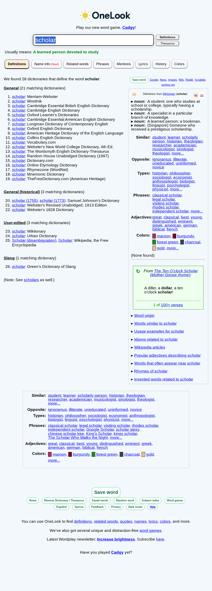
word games (150, 530)
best (185, 217)
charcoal (192, 242)
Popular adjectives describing (167, 355)
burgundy (185, 236)
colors (165, 521)
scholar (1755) (25, 200)
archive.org (168, 84)
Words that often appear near (167, 363)
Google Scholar (100, 429)
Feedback (97, 506)
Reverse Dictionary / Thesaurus (64, 500)
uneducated (163, 163)
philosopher (180, 173)
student (159, 137)
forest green (167, 242)
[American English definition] (196, 95)
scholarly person (92, 395)
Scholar (65, 240)
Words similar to (155, 323)
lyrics (153, 521)
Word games (175, 500)
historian (174, 141)
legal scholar (163, 199)
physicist (160, 189)
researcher (161, 145)
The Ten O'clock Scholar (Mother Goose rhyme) (174, 273)
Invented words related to (163, 379)
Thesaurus (167, 43)
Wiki (181, 79)
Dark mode (135, 506)
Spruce (79, 506)
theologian (193, 141)
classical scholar (167, 195)
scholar (18, 96)
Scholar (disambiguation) (34, 240)
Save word (139, 79)
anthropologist (165, 181)
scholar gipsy (127, 429)
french (172, 229)
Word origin (144, 315)
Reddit (189, 79)
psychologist (178, 185)
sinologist (185, 149)
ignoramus (161, 159)
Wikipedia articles (149, 347)
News (163, 79)
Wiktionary (169, 93)
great (156, 217)
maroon (164, 236)
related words (106, 521)
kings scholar (125, 433)
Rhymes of (150, 371)
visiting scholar (165, 203)
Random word (125, 500)
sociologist (161, 177)
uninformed (186, 163)
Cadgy (128, 27)
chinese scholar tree (66, 433)
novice (158, 167)
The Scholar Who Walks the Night (78, 437)
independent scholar (170, 211)
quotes (126, 521)
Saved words (100, 500)
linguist (158, 185)
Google (154, 79)
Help (153, 506)
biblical (158, 229)
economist (182, 177)
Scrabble (200, 79)
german (190, 225)
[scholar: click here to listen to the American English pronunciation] (134, 95)
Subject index (150, 500)
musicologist (163, 149)
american (173, 225)
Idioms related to (156, 339)
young (196, 217)
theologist (161, 153)
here (160, 539)
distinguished (164, 221)
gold (161, 248)
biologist (187, 181)
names (140, 521)
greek (157, 225)
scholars (31, 280)
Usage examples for (159, 331)
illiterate (180, 159)
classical (171, 217)
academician (184, 145)
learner (174, 137)
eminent (185, 221)
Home (32, 500)
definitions (83, 521)
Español (61, 506)
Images (172, 79)
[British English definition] (201, 95)
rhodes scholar (165, 207)
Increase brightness (116, 539)
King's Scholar (99, 433)
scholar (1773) (52, 200)
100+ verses (172, 305)
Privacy (116, 506)
